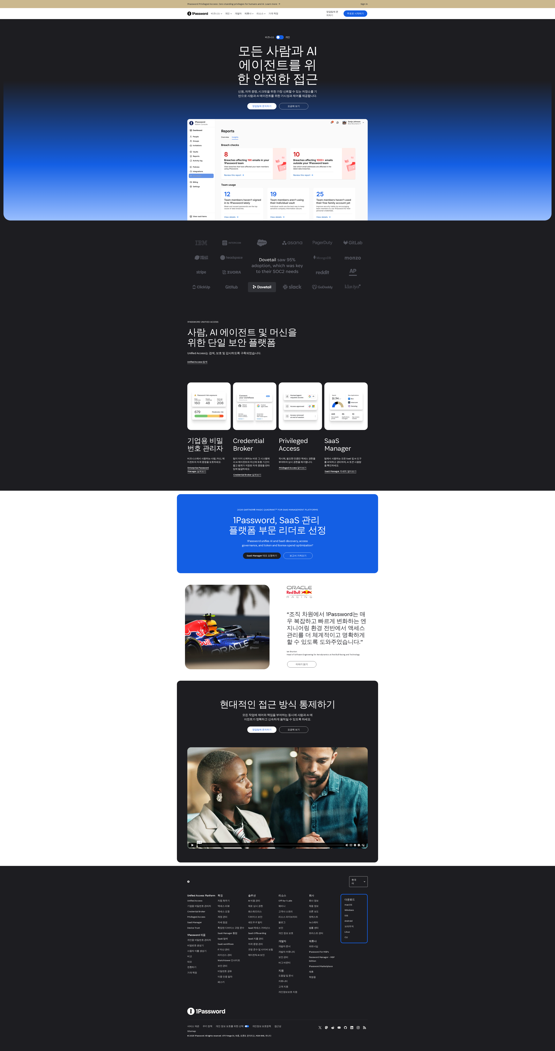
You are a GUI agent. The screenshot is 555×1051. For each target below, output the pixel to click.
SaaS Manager (194, 922)
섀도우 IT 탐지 (255, 922)
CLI (346, 937)
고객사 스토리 (286, 911)
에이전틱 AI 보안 (256, 955)
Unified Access (194, 900)
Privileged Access (196, 916)
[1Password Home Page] (197, 13)
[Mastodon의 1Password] (326, 1027)
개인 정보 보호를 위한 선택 (230, 1026)
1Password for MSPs (319, 951)
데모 (189, 961)
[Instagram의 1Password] (358, 1027)
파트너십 (313, 946)
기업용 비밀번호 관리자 (199, 906)
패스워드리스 (255, 911)
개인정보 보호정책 (261, 1026)
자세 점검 (222, 922)
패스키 (221, 982)
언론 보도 (314, 911)
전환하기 (191, 967)
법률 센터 (314, 927)
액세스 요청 (224, 911)
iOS (346, 915)
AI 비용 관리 (254, 900)
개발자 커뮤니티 (287, 951)
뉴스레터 (313, 922)
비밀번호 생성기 (195, 945)
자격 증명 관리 (255, 944)
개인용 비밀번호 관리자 (199, 939)
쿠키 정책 (207, 1026)
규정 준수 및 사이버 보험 (260, 949)
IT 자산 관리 (223, 949)
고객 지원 (283, 986)
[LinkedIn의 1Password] (351, 1027)
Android (349, 920)
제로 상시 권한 (255, 906)
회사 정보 (314, 900)
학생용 (312, 977)
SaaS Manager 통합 (227, 933)
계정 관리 (222, 916)
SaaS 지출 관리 (255, 938)
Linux (347, 931)
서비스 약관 (193, 1026)
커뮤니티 (283, 981)
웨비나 (282, 906)
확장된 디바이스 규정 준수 (231, 927)
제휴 (311, 971)
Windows (349, 910)
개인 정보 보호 (286, 933)
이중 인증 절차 (225, 976)
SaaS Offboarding (257, 933)
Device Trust (193, 927)
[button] (358, 881)
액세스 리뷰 (224, 906)
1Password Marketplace (321, 966)
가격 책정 (192, 972)
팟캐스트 (313, 916)
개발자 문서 (284, 946)
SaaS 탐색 (223, 938)
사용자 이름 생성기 (197, 950)
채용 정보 (314, 906)
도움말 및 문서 (286, 975)
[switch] (280, 37)
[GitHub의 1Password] (345, 1027)
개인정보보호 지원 (288, 991)
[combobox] (358, 881)
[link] (355, 13)
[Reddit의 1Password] (332, 1027)
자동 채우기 (224, 900)
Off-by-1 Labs (285, 900)
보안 (281, 927)
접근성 (277, 1026)
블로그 (282, 922)
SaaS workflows (226, 944)
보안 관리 (222, 965)
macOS (348, 904)
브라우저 (349, 926)
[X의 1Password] (320, 1027)
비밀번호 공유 (225, 971)
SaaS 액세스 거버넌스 (259, 927)
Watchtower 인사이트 (229, 960)
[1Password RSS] (364, 1027)
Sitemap (191, 1031)
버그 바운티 (284, 962)
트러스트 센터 (316, 933)
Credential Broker (196, 911)
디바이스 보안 (255, 916)
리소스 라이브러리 (288, 916)
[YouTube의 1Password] (339, 1027)
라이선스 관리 (225, 955)
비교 (189, 956)
